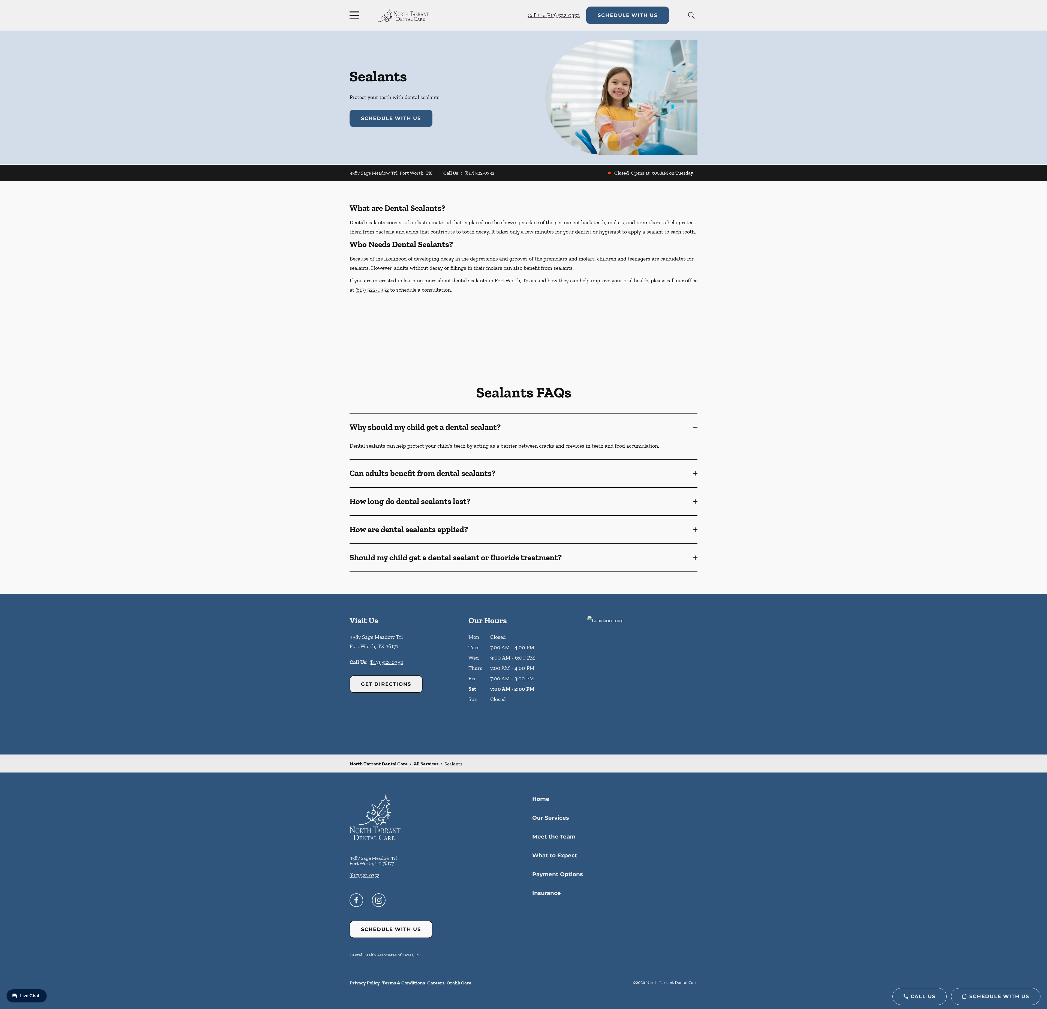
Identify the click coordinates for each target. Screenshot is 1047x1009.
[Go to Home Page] (403, 15)
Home (540, 799)
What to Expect (554, 855)
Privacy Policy (365, 983)
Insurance (546, 893)
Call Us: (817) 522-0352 (554, 15)
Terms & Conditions (403, 983)
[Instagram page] (379, 900)
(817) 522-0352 (479, 173)
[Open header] (356, 15)
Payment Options (557, 874)
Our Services (550, 818)
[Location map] (642, 674)
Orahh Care (459, 983)
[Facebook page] (356, 900)
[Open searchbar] (691, 15)
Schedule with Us (628, 15)
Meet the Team (554, 836)
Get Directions (386, 684)
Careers (435, 983)
